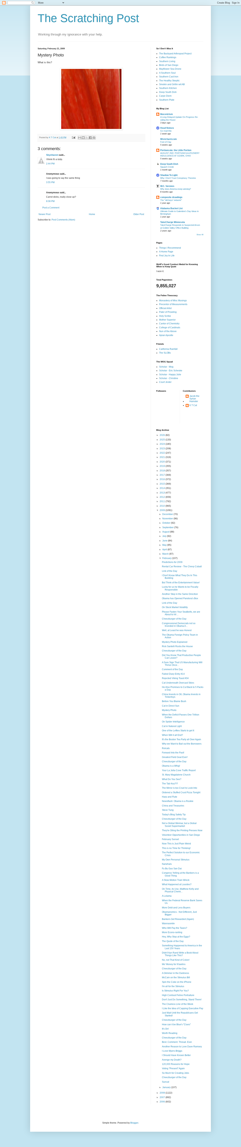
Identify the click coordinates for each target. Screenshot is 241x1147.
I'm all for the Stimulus (173, 986)
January (166, 1087)
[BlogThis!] (83, 138)
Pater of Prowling (168, 312)
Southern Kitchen (168, 88)
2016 (162, 479)
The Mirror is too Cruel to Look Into (179, 788)
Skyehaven (52, 155)
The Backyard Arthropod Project (175, 53)
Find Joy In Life (167, 255)
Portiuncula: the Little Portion (175, 150)
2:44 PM (50, 163)
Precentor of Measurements (173, 304)
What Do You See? (171, 779)
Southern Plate (166, 100)
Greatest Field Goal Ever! (175, 757)
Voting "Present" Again (173, 1068)
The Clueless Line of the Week (177, 1004)
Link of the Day (169, 571)
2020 (162, 461)
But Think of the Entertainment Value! (181, 582)
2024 (162, 444)
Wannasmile (168, 923)
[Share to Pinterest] (94, 138)
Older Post (138, 214)
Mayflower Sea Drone (170, 69)
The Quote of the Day (173, 941)
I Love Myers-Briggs (172, 1051)
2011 (162, 501)
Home (92, 214)
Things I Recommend (170, 248)
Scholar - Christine (168, 378)
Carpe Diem (165, 96)
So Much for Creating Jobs (175, 1073)
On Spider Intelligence (173, 721)
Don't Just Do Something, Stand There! (181, 999)
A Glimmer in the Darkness (175, 973)
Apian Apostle (166, 335)
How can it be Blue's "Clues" (176, 1024)
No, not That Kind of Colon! (175, 960)
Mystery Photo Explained (174, 642)
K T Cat (193, 405)
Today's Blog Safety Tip (174, 814)
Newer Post (44, 214)
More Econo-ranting (172, 932)
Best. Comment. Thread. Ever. (177, 1042)
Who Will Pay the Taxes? (174, 928)
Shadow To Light (169, 175)
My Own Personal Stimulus (175, 859)
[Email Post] (73, 137)
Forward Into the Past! (173, 752)
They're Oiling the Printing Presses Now (182, 830)
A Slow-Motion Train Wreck (175, 880)
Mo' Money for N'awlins (173, 964)
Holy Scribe (165, 316)
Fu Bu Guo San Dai (172, 868)
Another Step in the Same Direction (180, 594)
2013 (162, 492)
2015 (162, 484)
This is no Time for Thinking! (176, 848)
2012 (162, 497)
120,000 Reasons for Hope (176, 1064)
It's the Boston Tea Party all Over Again (181, 739)
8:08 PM (50, 201)
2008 (162, 1093)
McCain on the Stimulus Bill (176, 977)
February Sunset (170, 839)
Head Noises (167, 128)
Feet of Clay (165, 142)
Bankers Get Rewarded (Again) (178, 919)
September (168, 527)
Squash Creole (167, 167)
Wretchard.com (168, 139)
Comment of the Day (172, 669)
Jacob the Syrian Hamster (194, 399)
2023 (162, 448)
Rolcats (166, 748)
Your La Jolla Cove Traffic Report (179, 770)
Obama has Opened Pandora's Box (180, 598)
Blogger (134, 1123)
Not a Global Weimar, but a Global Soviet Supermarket (179, 824)
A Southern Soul (167, 73)
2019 (162, 466)
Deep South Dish (168, 92)
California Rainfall (168, 349)
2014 (162, 488)
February (167, 558)
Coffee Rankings (167, 57)
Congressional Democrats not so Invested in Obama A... (178, 624)
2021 (162, 457)
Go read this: (166, 131)
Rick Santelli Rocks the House (177, 646)
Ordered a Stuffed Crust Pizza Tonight (181, 792)
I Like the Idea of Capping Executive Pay (182, 1008)
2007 (162, 1097)
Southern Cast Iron (168, 76)
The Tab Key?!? (170, 783)
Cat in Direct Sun (170, 706)
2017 (162, 475)
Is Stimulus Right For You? (175, 990)
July (164, 536)
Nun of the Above (168, 331)
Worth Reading (169, 1033)
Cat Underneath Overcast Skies (178, 682)
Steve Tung (168, 810)
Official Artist (165, 308)
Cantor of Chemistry (169, 323)
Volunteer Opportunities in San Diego (181, 835)
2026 (162, 435)
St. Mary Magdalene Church (176, 774)
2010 (162, 506)
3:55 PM (50, 182)
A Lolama (167, 896)
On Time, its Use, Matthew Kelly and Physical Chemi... (180, 890)
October (166, 523)
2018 (162, 470)
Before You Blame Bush (174, 701)
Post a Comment (50, 207)
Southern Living (167, 61)
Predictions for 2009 (172, 562)
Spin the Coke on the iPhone (176, 982)
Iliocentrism (166, 114)
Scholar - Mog (166, 366)
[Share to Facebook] (90, 138)
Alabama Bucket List (171, 208)
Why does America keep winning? (175, 189)
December (168, 514)
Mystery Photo (169, 710)
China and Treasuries (173, 805)
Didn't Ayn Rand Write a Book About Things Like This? (180, 954)
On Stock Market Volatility (175, 607)
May (164, 545)
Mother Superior (167, 319)
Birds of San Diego (168, 65)
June (165, 540)
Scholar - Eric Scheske (170, 370)
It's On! (165, 1029)
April (165, 549)
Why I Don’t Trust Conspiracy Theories (178, 178)
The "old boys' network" (171, 200)
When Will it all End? (172, 735)
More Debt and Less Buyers (176, 907)
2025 (162, 439)
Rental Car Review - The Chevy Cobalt (182, 566)
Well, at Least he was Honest (176, 630)
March (165, 554)
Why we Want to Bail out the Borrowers (181, 743)
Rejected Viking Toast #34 (175, 678)
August (166, 531)
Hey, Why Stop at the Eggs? (176, 936)
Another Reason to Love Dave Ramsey (182, 1046)
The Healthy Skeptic (169, 80)
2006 (162, 1101)
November (168, 518)
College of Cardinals (169, 327)
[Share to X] (87, 138)
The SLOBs (165, 353)
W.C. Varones (167, 186)
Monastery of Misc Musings (173, 300)
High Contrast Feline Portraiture (178, 995)
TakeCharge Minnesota (172, 222)
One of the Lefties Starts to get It (178, 730)
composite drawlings (171, 197)
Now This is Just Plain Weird (176, 843)
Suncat (165, 1082)
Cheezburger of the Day (174, 618)
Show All (200, 235)
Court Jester (165, 382)
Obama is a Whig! (171, 766)
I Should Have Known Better (176, 1055)
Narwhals (167, 864)
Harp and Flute (169, 797)
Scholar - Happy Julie (170, 374)
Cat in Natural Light (172, 726)
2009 (162, 510)
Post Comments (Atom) (63, 219)
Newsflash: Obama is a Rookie (177, 801)
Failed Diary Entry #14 (173, 674)
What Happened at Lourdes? (176, 884)
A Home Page (166, 251)
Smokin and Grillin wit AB (172, 84)
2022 (162, 453)
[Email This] (80, 138)
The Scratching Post (88, 18)
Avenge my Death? (172, 1059)
